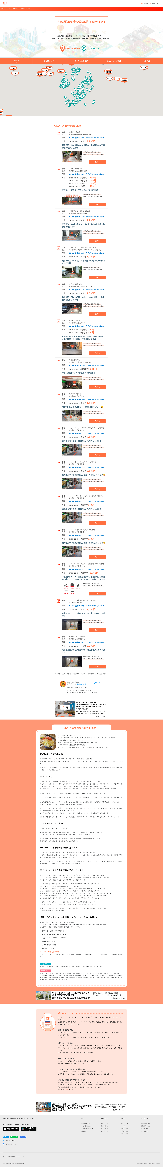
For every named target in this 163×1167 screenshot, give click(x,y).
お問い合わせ (124, 1131)
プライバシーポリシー (87, 1128)
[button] (61, 71)
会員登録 (146, 3)
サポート (123, 1118)
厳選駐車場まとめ (145, 1126)
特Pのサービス (144, 1118)
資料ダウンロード (106, 1131)
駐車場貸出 (155, 3)
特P (82, 1118)
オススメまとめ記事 (114, 61)
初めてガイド (124, 1123)
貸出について (104, 1123)
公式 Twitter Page (10, 1140)
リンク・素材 (124, 1133)
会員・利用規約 (86, 1123)
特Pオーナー (104, 1118)
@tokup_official (82, 684)
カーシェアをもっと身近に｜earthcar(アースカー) (14, 1156)
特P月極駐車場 (144, 1128)
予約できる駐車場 (145, 1123)
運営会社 (84, 1131)
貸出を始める (104, 1126)
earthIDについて (125, 1126)
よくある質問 (124, 1128)
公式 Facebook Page (11, 1144)
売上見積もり (104, 1128)
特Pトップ (5, 8)
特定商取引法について (87, 1126)
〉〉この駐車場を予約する (49, 952)
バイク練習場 (144, 1131)
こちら (66, 1089)
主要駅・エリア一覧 (18, 8)
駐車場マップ (49, 61)
